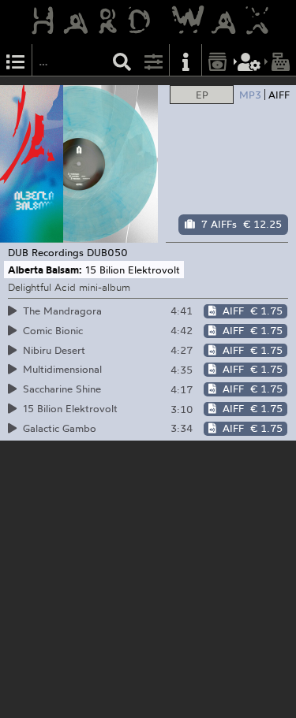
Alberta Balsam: (45, 269)
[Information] (185, 60)
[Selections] (16, 60)
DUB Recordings (46, 252)
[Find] (122, 60)
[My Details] (249, 60)
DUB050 (107, 252)
